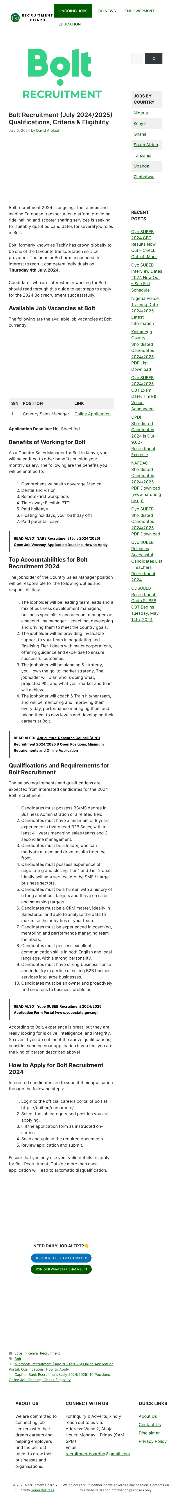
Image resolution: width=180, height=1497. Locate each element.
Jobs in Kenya (26, 1353)
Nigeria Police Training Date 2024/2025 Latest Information (145, 311)
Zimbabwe (144, 176)
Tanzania (142, 155)
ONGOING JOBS (73, 11)
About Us (148, 1416)
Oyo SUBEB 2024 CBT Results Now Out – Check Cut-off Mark (144, 244)
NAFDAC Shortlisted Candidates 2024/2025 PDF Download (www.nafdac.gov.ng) (146, 482)
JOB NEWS (106, 11)
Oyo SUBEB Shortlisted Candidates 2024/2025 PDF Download (145, 521)
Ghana (140, 134)
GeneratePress (42, 1490)
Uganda (141, 166)
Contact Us (150, 1424)
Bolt (17, 1358)
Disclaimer (149, 1433)
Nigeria (141, 112)
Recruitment (50, 1353)
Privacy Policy (153, 1441)
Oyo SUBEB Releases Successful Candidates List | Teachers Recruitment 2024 (146, 561)
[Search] (153, 58)
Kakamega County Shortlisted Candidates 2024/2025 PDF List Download (142, 350)
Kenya (140, 123)
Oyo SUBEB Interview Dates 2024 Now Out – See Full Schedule (146, 278)
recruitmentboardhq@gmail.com (98, 1453)
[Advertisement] (61, 172)
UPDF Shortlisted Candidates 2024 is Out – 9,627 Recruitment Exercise (144, 436)
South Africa (146, 144)
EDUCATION (70, 24)
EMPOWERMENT (140, 11)
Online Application (92, 413)
